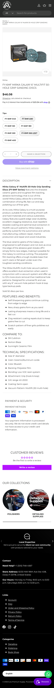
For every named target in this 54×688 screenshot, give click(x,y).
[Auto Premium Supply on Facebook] (4, 627)
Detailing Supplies (38, 515)
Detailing (12, 644)
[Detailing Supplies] (38, 500)
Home (5, 21)
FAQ (10, 604)
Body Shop (13, 652)
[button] (44, 5)
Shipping (6, 98)
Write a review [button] (27, 467)
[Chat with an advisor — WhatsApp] (48, 674)
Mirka (5, 80)
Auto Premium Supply (16, 682)
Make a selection (36, 154)
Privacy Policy (15, 612)
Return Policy (15, 616)
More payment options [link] (27, 168)
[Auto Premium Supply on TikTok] (15, 627)
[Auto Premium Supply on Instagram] (9, 627)
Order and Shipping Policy (21, 608)
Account (12, 600)
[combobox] (27, 13)
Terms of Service (16, 620)
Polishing (12, 648)
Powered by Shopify (33, 682)
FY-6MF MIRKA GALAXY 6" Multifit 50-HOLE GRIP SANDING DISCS (25, 23)
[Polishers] (13, 500)
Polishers (13, 514)
